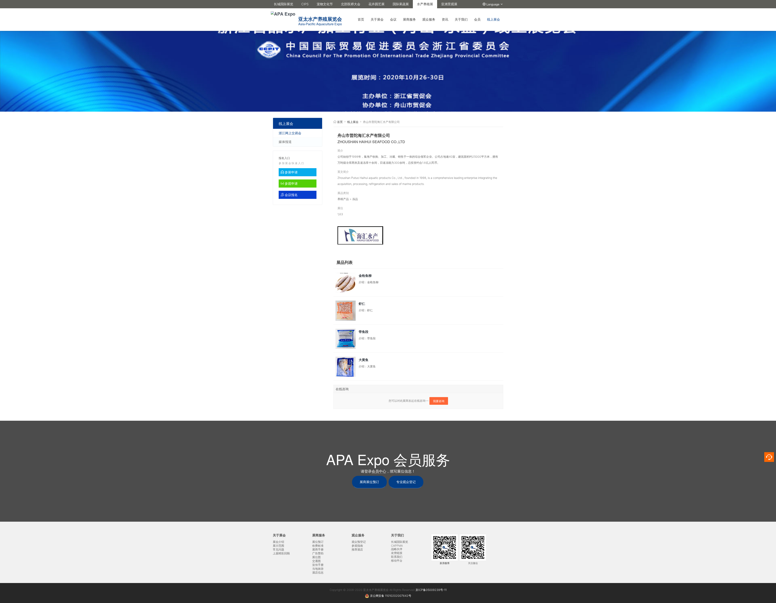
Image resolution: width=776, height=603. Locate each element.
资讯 (445, 19)
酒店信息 (318, 572)
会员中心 (379, 471)
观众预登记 (359, 541)
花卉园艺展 (376, 4)
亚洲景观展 (449, 4)
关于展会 (377, 19)
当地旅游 (318, 568)
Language (493, 4)
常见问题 (278, 549)
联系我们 (396, 556)
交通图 (316, 561)
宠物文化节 (325, 4)
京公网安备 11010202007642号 (390, 595)
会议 (393, 19)
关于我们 (461, 19)
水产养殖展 (425, 4)
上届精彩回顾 (281, 553)
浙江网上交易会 (290, 133)
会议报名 (291, 194)
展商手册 (318, 549)
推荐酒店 (357, 549)
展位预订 (318, 541)
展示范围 (278, 545)
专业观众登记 (406, 482)
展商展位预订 (369, 482)
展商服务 (409, 19)
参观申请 (291, 183)
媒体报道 (285, 142)
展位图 (316, 557)
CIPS (305, 4)
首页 (361, 19)
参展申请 (291, 172)
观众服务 (428, 19)
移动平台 (396, 560)
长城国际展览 (283, 4)
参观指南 (357, 545)
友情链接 (396, 553)
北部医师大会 (350, 4)
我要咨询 (438, 401)
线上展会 (493, 19)
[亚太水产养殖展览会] (343, 13)
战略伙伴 (396, 549)
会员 (477, 19)
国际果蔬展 (401, 4)
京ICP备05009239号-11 (431, 589)
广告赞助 (318, 553)
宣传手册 (318, 564)
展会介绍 (278, 541)
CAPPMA (397, 545)
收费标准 (318, 545)
